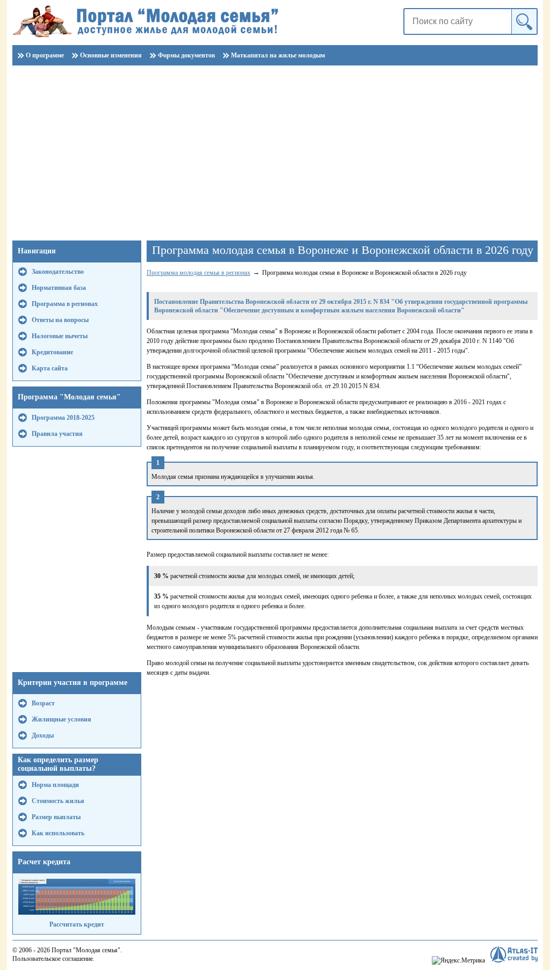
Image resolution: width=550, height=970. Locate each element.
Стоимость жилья (58, 801)
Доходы (43, 735)
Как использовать (58, 833)
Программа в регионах (65, 304)
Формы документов (186, 55)
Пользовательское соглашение (52, 958)
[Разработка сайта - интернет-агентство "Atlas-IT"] (514, 954)
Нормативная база (59, 287)
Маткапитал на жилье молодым (278, 55)
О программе (45, 55)
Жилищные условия (61, 719)
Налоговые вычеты (60, 336)
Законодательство (58, 271)
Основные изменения (111, 55)
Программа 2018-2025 (63, 417)
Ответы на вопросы (60, 320)
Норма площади (55, 785)
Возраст (43, 703)
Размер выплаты (56, 817)
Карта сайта (50, 368)
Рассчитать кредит (76, 924)
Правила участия (57, 433)
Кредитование (52, 352)
